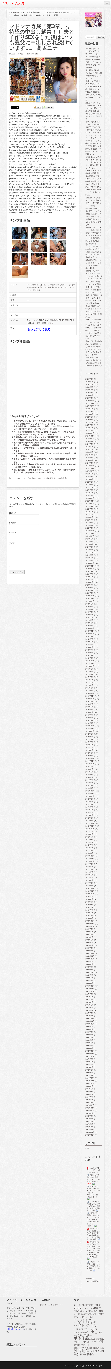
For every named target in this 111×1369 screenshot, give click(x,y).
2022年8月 (89, 509)
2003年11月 (90, 1108)
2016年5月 (89, 712)
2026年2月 (89, 395)
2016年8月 (89, 704)
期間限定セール (82, 1345)
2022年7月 (89, 511)
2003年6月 (89, 1118)
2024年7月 (89, 446)
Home (11, 12)
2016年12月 (90, 693)
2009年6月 (89, 937)
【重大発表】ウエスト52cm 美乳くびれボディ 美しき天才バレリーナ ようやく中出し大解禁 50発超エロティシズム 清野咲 (93, 277)
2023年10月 (90, 471)
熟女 (44, 322)
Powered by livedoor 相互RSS (93, 1279)
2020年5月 (89, 582)
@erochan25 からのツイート (51, 1305)
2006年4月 (89, 1040)
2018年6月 (89, 644)
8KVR (76, 1308)
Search (101, 36)
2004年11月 (90, 1080)
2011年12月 (90, 856)
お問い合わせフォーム (15, 1329)
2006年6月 (89, 1034)
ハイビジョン (33, 320)
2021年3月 (89, 555)
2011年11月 (90, 858)
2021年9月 (89, 539)
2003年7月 (89, 1116)
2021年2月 (89, 558)
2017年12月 (90, 661)
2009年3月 (89, 945)
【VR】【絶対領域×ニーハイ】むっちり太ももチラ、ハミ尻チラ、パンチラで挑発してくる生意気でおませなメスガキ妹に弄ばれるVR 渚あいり (93, 329)
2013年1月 (89, 820)
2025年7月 (89, 414)
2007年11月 (90, 988)
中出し (34, 478)
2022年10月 (90, 503)
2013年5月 (89, 810)
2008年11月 (90, 956)
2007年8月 (89, 996)
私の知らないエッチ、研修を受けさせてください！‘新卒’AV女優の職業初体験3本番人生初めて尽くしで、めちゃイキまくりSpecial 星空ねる (93, 58)
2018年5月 (89, 647)
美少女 (78, 1354)
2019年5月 (89, 614)
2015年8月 (89, 736)
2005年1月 (89, 1075)
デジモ (50, 322)
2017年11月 (90, 663)
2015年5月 (89, 745)
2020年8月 (89, 574)
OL (91, 1308)
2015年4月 (89, 747)
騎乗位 (90, 1354)
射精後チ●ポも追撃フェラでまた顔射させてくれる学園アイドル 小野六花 (93, 201)
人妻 (75, 1335)
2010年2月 (89, 915)
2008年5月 (89, 972)
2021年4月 (89, 552)
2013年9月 (89, 799)
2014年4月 (89, 780)
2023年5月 (89, 484)
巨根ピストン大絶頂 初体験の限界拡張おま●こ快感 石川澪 (93, 173)
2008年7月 (89, 967)
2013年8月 (89, 801)
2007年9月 (89, 994)
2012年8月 (89, 834)
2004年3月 (89, 1099)
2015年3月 (89, 750)
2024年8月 (89, 444)
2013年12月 (90, 791)
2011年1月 (89, 885)
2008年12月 (90, 953)
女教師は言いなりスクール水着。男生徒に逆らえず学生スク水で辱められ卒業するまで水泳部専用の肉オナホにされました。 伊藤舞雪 (93, 235)
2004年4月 (89, 1097)
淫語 (90, 1348)
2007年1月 (89, 1015)
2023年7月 (89, 479)
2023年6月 (89, 482)
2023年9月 (89, 474)
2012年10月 (90, 828)
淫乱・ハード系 (81, 1347)
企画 (90, 1335)
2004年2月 (89, 1102)
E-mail (12, 522)
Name (12, 513)
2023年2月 (89, 493)
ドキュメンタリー (80, 1320)
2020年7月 (89, 577)
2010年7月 (89, 902)
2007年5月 (89, 1005)
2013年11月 (90, 793)
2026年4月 (89, 390)
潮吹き (96, 1347)
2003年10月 (90, 1110)
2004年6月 (89, 1091)
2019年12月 (90, 595)
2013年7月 (89, 804)
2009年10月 (90, 926)
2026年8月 (89, 379)
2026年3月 (89, 392)
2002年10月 (90, 1135)
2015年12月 (90, 726)
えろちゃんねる (13, 3)
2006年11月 (90, 1021)
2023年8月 (89, 476)
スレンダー (98, 1313)
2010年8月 (89, 899)
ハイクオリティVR (85, 1322)
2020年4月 (89, 585)
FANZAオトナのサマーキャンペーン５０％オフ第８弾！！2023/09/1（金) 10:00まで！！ (93, 1191)
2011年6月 (89, 872)
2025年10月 (90, 406)
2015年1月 (89, 755)
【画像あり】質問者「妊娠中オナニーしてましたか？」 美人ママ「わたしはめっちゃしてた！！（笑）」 (93, 1219)
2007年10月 (90, 991)
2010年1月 (89, 918)
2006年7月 (89, 1032)
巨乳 (100, 1341)
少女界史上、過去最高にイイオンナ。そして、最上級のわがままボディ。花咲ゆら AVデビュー (93, 162)
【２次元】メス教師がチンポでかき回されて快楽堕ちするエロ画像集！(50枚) (93, 1205)
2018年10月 (90, 633)
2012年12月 (90, 823)
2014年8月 (89, 769)
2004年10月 (90, 1083)
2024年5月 (89, 452)
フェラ (93, 1329)
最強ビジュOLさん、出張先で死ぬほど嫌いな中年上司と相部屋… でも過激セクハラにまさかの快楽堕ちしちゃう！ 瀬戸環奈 (93, 110)
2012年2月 (89, 850)
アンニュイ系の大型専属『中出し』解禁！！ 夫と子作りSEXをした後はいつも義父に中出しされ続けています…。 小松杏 (45, 433)
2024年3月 (89, 457)
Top (104, 1362)
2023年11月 (90, 468)
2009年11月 (90, 923)
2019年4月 (89, 617)
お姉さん (77, 1311)
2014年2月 (89, 785)
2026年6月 (89, 384)
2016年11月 (90, 696)
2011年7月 (89, 869)
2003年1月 (89, 1127)
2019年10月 (90, 601)
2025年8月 (89, 411)
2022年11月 (90, 501)
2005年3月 (89, 1070)
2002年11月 (90, 1132)
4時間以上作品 (93, 1305)
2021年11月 (90, 533)
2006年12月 (90, 1018)
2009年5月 (89, 940)
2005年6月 (89, 1064)
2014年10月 (90, 763)
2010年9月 (89, 896)
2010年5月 (89, 907)
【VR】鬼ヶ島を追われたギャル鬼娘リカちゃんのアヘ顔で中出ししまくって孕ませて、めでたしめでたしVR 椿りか (93, 348)
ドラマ (88, 1320)
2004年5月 (89, 1094)
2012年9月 (89, 831)
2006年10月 (90, 1024)
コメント (13, 542)
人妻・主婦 (35, 322)
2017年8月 (89, 671)
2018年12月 (90, 628)
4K (83, 1305)
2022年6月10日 (17, 54)
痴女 (92, 1351)
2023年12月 (90, 465)
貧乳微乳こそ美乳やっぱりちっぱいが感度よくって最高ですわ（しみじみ (93, 1265)
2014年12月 (90, 758)
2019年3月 (89, 620)
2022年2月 (89, 525)
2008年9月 (89, 961)
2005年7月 (89, 1062)
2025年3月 (89, 425)
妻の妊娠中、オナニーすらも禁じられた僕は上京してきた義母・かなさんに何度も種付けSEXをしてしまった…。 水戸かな (45, 422)
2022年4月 (89, 520)
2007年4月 (89, 1007)
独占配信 (44, 320)
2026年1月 (89, 398)
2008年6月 (89, 969)
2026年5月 (89, 387)
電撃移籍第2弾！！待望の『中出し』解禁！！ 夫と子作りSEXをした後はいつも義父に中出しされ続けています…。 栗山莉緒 (45, 427)
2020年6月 (89, 579)
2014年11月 (90, 761)
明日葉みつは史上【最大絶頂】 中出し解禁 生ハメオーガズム (93, 96)
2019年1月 (89, 625)
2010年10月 (90, 894)
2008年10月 (90, 959)
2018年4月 (89, 650)
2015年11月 (90, 728)
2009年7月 (89, 934)
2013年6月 (89, 807)
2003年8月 (89, 1113)
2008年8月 (89, 964)
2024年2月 (89, 460)
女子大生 (92, 1339)
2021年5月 (89, 549)
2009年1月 (89, 950)
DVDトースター (84, 1308)
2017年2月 (89, 688)
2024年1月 (89, 463)
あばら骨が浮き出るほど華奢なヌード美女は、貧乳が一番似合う (93, 1178)
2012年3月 (89, 847)
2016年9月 (89, 701)
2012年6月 (89, 839)
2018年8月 (89, 639)
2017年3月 (89, 685)
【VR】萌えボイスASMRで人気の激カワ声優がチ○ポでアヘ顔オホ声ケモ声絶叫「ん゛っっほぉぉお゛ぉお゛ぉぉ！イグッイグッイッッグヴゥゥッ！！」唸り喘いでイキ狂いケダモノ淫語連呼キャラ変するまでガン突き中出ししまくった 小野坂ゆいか (93, 137)
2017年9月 (89, 669)
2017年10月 (90, 666)
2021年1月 (89, 560)
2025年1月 (89, 430)
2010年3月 (89, 912)
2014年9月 (89, 766)
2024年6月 (89, 449)
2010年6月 (89, 904)
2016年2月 (89, 720)
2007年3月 (89, 1010)
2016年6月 (89, 709)
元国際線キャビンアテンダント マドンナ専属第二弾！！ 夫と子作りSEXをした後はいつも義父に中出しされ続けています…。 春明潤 (44, 438)
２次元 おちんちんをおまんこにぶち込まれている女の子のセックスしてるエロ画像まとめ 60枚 (93, 1233)
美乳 (67, 320)
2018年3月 (89, 652)
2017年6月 (89, 677)
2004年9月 (89, 1086)
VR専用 (96, 1308)
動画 (17, 12)
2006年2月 (89, 1045)
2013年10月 (90, 796)
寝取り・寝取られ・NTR (85, 1342)
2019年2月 (89, 623)
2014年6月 (89, 774)
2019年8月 (89, 606)
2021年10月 (90, 536)
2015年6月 (89, 742)
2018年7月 (89, 642)
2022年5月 (89, 517)
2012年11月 (90, 826)
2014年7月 (89, 772)
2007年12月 (90, 986)
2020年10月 (90, 568)
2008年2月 (89, 980)
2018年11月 (90, 631)
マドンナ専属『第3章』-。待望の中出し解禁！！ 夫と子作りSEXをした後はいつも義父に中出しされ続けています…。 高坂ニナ (51, 287)
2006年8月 (89, 1029)
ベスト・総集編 (80, 1332)
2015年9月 (89, 734)
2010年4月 (89, 910)
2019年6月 (89, 612)
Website (12, 532)
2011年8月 (89, 866)
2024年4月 (89, 455)
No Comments (32, 54)
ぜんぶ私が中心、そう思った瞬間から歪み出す (93, 1170)
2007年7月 (89, 999)
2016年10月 (90, 698)
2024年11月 (90, 436)
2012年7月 (89, 837)
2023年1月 (89, 495)
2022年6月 (89, 514)
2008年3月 (89, 978)
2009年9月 (89, 929)
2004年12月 (90, 1078)
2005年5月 (89, 1067)
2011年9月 (89, 864)
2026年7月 (89, 381)
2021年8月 (89, 541)
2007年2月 (89, 1013)
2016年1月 (89, 723)
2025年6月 (89, 417)
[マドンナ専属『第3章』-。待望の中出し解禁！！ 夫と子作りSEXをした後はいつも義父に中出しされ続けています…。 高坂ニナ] (43, 80)
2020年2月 (89, 590)
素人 (97, 1351)
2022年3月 (89, 522)
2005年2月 (89, 1072)
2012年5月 (89, 842)
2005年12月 (90, 1051)
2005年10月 (90, 1056)
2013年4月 (89, 812)
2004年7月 (89, 1089)
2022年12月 (90, 498)
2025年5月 (89, 419)
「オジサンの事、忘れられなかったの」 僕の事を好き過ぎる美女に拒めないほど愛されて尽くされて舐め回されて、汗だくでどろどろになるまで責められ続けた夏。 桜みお (93, 257)
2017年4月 (89, 682)
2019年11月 (90, 598)
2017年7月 (89, 674)
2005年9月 (89, 1059)
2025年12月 (90, 400)
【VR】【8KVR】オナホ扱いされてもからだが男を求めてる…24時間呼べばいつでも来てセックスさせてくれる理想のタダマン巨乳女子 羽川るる (93, 307)
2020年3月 (89, 587)
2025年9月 (89, 409)
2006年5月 (89, 1037)
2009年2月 (89, 948)
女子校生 (100, 1338)
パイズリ (85, 1329)
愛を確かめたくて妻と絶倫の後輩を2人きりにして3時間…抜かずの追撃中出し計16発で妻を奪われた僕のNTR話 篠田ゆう (45, 471)
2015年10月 (90, 731)
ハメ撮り (77, 1329)
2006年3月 (89, 1043)
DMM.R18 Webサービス (94, 1366)
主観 (100, 1332)
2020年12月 (90, 563)
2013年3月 (89, 815)
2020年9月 (89, 571)
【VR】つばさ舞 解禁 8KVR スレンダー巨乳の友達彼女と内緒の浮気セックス (93, 85)
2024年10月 (90, 438)
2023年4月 (89, 487)
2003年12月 (90, 1105)
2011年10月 (90, 861)
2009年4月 (89, 942)
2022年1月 (89, 528)
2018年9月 (89, 636)
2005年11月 (90, 1053)
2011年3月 (89, 880)
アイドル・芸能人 (87, 1311)
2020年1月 (89, 593)
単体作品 (54, 320)
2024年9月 (89, 441)
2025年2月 (89, 427)
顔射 (84, 1354)
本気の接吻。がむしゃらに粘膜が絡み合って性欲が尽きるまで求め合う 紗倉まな (93, 361)
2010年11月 (90, 891)
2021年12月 (90, 530)
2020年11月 (90, 566)
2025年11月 (90, 403)
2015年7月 (89, 739)
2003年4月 (89, 1124)
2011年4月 (89, 877)
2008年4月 (89, 975)
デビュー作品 (87, 1317)
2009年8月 (89, 931)
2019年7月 (89, 609)
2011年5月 (89, 875)
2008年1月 (89, 983)
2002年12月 (90, 1129)
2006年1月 (89, 1048)
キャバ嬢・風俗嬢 (80, 1314)
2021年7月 (89, 544)
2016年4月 (89, 715)
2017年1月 (89, 690)
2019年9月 (89, 604)
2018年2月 (89, 655)
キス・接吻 (98, 1311)
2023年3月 (89, 490)
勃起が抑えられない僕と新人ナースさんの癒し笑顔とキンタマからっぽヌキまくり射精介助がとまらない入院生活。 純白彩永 (93, 216)
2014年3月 (89, 782)
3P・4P (77, 1305)
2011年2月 (89, 883)
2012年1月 (89, 853)
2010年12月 (90, 888)
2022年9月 (89, 506)
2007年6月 (89, 1002)
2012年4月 (89, 845)
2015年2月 (89, 753)
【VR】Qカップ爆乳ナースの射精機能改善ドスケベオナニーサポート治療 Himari (93, 291)
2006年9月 (89, 1026)
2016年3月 (89, 717)
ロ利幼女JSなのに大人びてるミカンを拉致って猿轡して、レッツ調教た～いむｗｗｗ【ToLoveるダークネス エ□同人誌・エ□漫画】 (93, 1249)
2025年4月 (89, 422)
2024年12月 (90, 433)
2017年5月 (89, 679)
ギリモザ (89, 1314)
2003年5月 (89, 1121)
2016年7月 (89, 707)
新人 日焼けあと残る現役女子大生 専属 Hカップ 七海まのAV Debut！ (93, 190)
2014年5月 (89, 777)
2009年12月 (90, 921)
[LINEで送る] (48, 107)
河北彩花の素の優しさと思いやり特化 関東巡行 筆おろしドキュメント (93, 74)
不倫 (61, 320)
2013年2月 (89, 818)
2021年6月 (89, 547)
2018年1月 (89, 658)
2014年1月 (89, 788)
